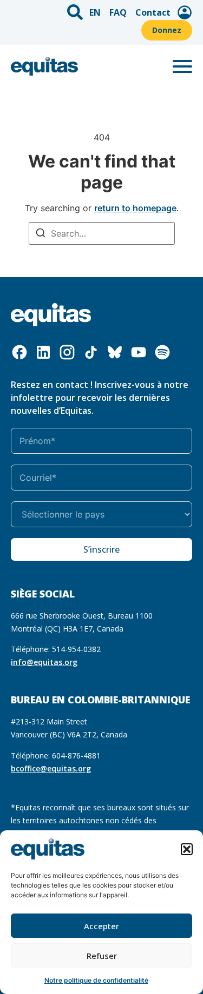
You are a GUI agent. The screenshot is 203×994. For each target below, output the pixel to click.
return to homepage (135, 208)
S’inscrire (101, 549)
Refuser (102, 955)
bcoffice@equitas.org (51, 768)
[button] (186, 849)
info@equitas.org (44, 662)
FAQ (118, 12)
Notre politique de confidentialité (96, 980)
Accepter (101, 926)
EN (95, 12)
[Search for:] (102, 233)
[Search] (41, 234)
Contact (153, 12)
